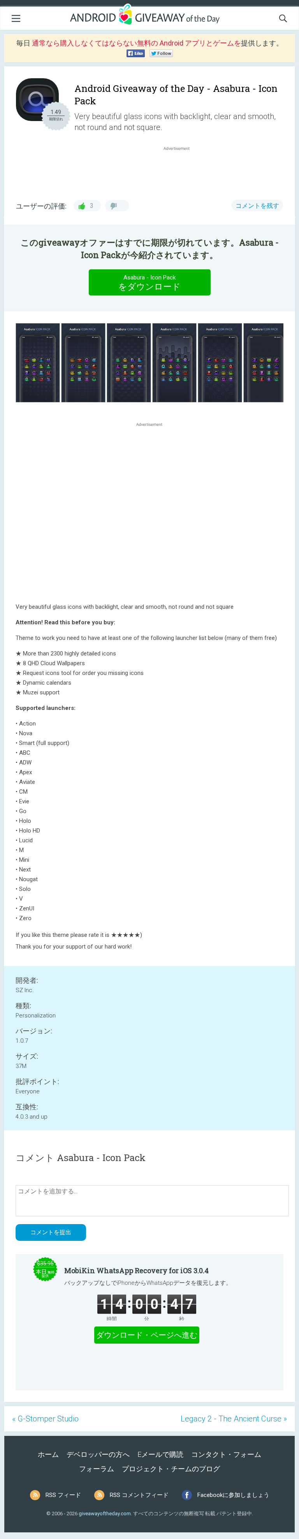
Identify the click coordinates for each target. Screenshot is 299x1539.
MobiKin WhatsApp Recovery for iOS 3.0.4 (136, 1270)
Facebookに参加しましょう (233, 1495)
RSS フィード (63, 1495)
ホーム (48, 1454)
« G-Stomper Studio (45, 1418)
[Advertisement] (180, 170)
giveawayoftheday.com (105, 1513)
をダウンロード (149, 283)
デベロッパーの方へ (98, 1454)
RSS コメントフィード (139, 1495)
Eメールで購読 (160, 1454)
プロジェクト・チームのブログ (171, 1469)
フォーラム (96, 1469)
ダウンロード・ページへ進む (146, 1335)
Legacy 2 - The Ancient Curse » (234, 1418)
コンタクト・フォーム (226, 1454)
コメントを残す (257, 205)
